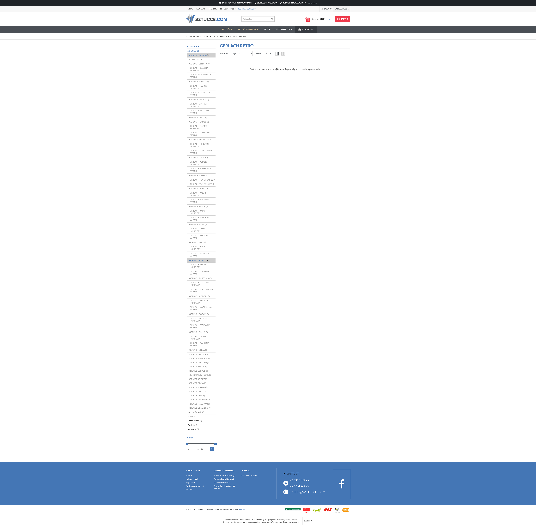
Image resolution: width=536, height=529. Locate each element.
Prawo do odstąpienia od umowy (224, 487)
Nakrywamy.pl (192, 479)
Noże (267, 29)
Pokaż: (258, 53)
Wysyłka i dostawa (221, 482)
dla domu (308, 29)
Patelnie (192, 425)
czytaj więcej (312, 3)
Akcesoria (193, 429)
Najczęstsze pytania (249, 475)
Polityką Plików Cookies (287, 520)
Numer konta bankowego (224, 475)
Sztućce (227, 29)
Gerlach (189, 489)
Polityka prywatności (195, 486)
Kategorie (193, 46)
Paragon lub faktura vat (224, 479)
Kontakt (200, 9)
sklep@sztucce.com (246, 9)
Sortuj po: (224, 53)
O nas (190, 9)
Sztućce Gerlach (248, 29)
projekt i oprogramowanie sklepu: (226, 509)
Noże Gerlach (284, 29)
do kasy (341, 19)
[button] (212, 449)
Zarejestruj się (342, 9)
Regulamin (190, 482)
